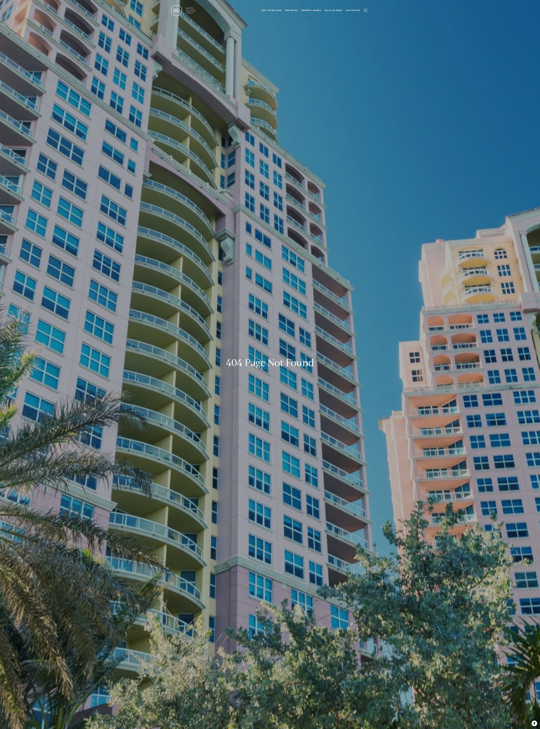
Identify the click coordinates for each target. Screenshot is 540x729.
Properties (291, 10)
